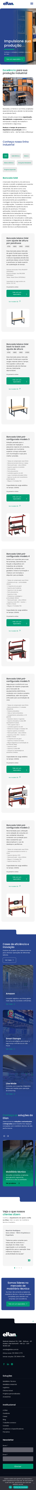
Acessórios (7, 1397)
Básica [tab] (26, 156)
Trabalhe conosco (9, 1423)
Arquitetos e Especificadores (13, 1429)
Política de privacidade (20, 1487)
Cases (5, 1416)
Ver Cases (8, 960)
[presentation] (4, 1136)
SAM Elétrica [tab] (15, 156)
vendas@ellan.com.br (11, 1349)
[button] (15, 1268)
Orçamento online (12, 287)
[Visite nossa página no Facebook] (4, 1364)
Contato (6, 1426)
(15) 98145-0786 (19, 1356)
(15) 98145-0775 (17, 1353)
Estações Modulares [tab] (24, 163)
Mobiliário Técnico (9, 1381)
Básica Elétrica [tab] (8, 163)
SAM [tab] (5, 156)
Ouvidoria (6, 1413)
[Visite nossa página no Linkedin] (8, 1364)
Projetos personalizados (11, 1394)
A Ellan (5, 1410)
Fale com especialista (13, 59)
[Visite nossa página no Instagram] (12, 1364)
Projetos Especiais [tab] (10, 170)
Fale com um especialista (17, 293)
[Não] (34, 1483)
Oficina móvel (8, 1391)
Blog (4, 1419)
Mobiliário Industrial (10, 1384)
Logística (6, 1387)
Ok (10, 1487)
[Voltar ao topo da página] (33, 1321)
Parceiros (6, 1432)
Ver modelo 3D (13, 302)
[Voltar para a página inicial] (10, 1334)
